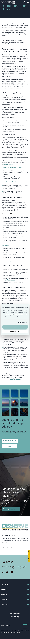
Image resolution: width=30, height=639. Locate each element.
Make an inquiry (7, 446)
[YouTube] (7, 572)
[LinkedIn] (3, 572)
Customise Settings (14, 331)
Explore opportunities (9, 509)
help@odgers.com (8, 164)
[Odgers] (8, 2)
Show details (21, 322)
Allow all (15, 327)
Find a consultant (8, 440)
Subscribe (6, 548)
